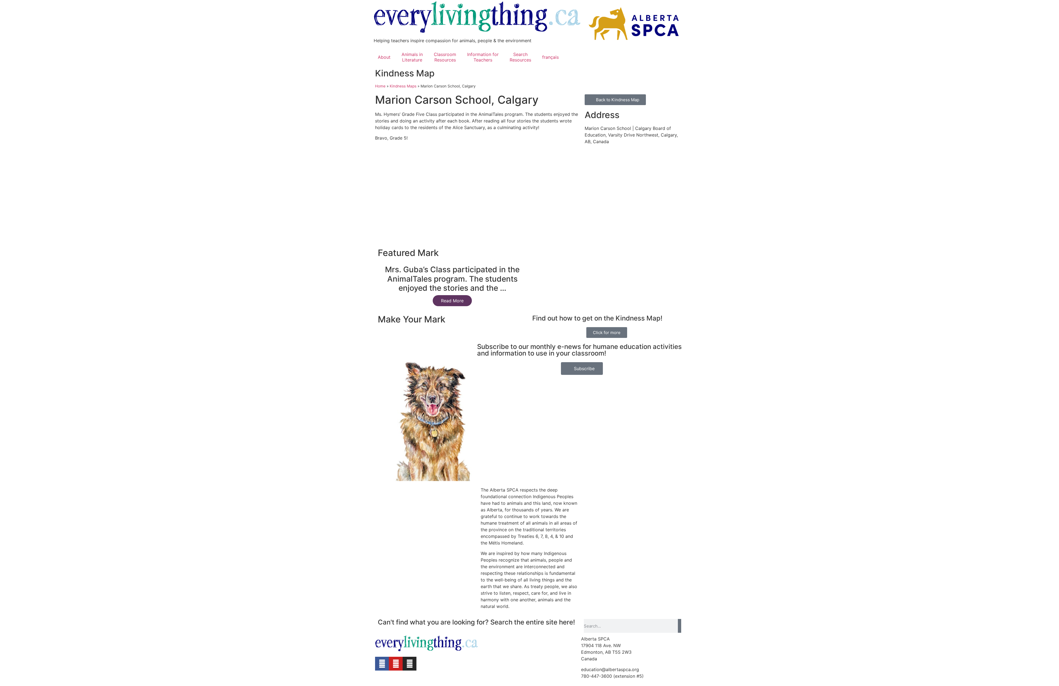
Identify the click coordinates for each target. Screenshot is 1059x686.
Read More (452, 300)
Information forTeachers (483, 57)
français (550, 57)
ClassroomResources (445, 57)
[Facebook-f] (382, 664)
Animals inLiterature (412, 57)
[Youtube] (396, 664)
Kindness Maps (403, 86)
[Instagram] (409, 664)
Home (380, 86)
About (384, 57)
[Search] (679, 626)
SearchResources (520, 57)
